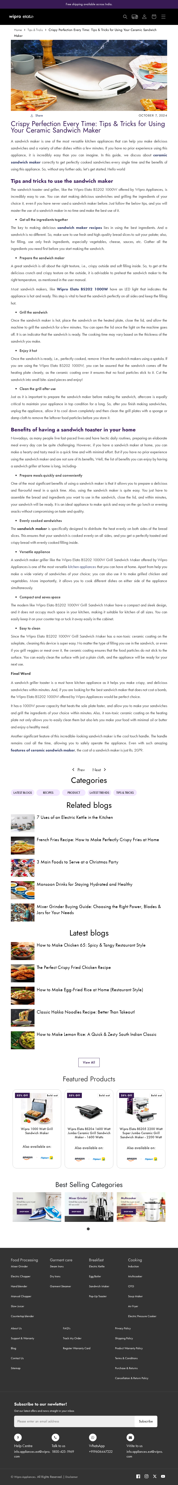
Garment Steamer (60, 1286)
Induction (133, 1266)
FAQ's (66, 1328)
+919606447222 (101, 1451)
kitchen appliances (82, 566)
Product (74, 793)
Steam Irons (57, 1266)
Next (97, 769)
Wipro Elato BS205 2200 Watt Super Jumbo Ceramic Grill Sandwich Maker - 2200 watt (141, 1133)
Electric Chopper (20, 1276)
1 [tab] (88, 1229)
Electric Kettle (97, 1266)
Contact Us (17, 1358)
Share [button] (39, 115)
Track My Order (72, 1338)
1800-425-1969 (63, 1451)
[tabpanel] (37, 1207)
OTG (131, 1286)
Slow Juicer (17, 1306)
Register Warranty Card (76, 1348)
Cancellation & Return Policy (131, 1378)
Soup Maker (135, 1296)
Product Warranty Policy (129, 1348)
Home (18, 30)
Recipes (48, 793)
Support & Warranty (22, 1338)
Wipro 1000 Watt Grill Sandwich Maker (37, 1131)
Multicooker (135, 1276)
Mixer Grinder (19, 1266)
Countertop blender (22, 1316)
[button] (144, 16)
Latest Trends (99, 793)
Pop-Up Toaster (98, 1296)
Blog (13, 1348)
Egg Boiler (95, 1276)
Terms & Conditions (126, 1358)
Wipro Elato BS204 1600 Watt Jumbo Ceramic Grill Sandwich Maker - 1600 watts (89, 1133)
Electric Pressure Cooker (142, 1316)
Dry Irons (55, 1276)
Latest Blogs (22, 793)
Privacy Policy (123, 1328)
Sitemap (15, 1368)
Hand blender (19, 1286)
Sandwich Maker (99, 1286)
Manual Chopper (21, 1296)
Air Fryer (133, 1306)
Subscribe (146, 1421)
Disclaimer (71, 1477)
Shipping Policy (124, 1338)
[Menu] (163, 16)
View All (89, 1062)
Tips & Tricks (35, 30)
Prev (80, 769)
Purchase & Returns (126, 1368)
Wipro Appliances (24, 1477)
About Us (16, 1328)
